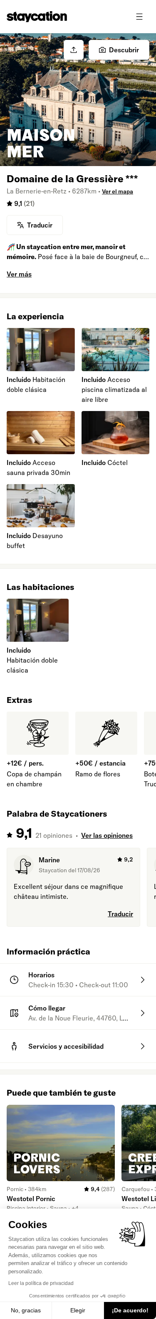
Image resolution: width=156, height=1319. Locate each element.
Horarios (41, 975)
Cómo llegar (46, 1008)
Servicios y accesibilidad (66, 1046)
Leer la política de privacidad (41, 1283)
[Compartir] (74, 50)
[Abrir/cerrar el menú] (139, 17)
